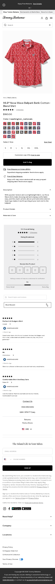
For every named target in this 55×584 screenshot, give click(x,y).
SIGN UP (27, 468)
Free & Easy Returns (15, 176)
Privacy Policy (42, 487)
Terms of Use (20, 498)
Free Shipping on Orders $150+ (19, 169)
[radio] (4, 123)
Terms (5, 489)
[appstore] (26, 508)
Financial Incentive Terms (34, 503)
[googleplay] (17, 508)
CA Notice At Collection (11, 555)
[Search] (49, 25)
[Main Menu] (51, 17)
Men (4, 98)
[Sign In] (42, 17)
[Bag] (46, 17)
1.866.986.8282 (8, 580)
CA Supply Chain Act (10, 551)
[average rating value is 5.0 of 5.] (9, 110)
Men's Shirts (12, 98)
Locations (7, 535)
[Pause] (4, 5)
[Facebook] (9, 508)
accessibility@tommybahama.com (39, 580)
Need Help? (8, 516)
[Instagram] (5, 508)
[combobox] (7, 459)
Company (7, 525)
